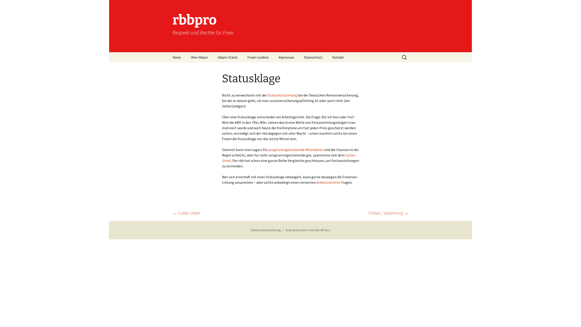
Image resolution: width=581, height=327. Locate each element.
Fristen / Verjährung (389, 213)
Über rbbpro (199, 57)
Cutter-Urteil (186, 213)
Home (176, 57)
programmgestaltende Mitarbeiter (295, 149)
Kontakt (338, 57)
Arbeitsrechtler (329, 182)
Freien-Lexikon (258, 57)
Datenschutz (313, 57)
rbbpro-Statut (228, 57)
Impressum (286, 57)
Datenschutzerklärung (266, 230)
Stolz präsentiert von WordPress (307, 230)
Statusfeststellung (283, 95)
